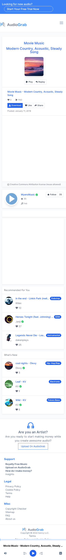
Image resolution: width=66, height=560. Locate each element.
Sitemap (10, 512)
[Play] (33, 553)
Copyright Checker (15, 508)
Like (30, 105)
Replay (41, 82)
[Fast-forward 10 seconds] (41, 553)
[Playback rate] (61, 553)
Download (16, 105)
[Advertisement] (33, 149)
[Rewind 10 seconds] (25, 553)
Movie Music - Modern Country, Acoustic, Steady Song (33, 545)
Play (31, 82)
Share (40, 105)
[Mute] (5, 553)
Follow (53, 194)
